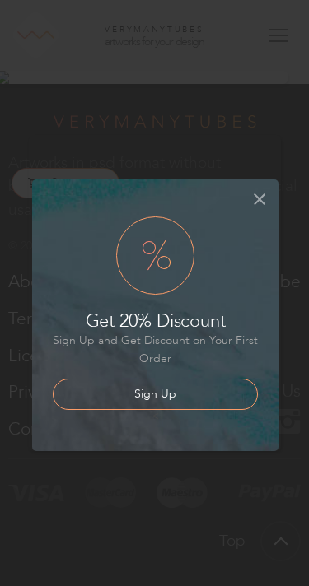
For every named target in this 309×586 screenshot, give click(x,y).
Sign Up (155, 394)
